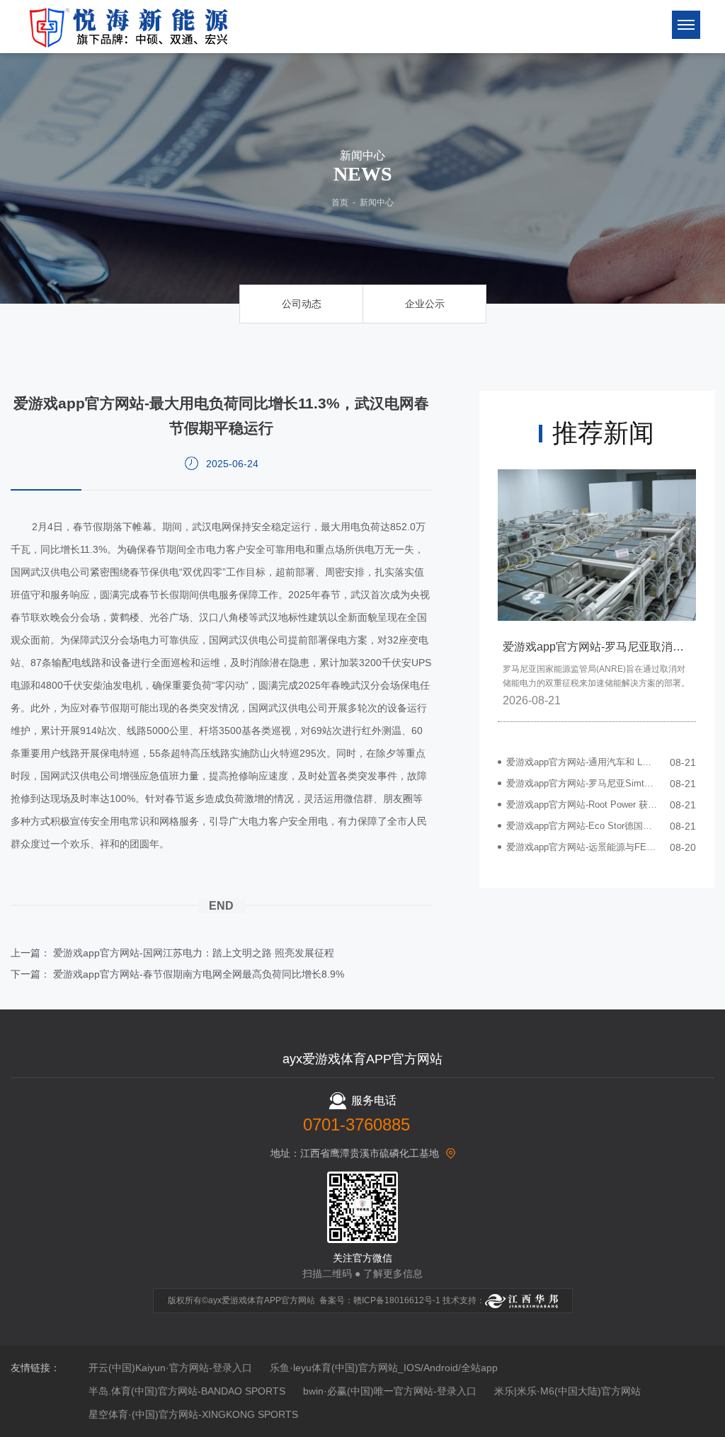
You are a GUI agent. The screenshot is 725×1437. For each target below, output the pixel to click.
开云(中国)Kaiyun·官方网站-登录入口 (170, 1367)
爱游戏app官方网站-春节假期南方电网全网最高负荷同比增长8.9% (198, 974)
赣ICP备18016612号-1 (396, 1300)
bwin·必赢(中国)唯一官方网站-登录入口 (389, 1391)
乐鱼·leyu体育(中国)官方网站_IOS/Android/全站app (384, 1367)
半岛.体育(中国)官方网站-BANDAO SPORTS (187, 1391)
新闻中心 (377, 202)
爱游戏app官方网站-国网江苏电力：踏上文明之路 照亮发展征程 (193, 952)
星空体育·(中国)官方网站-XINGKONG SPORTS (193, 1414)
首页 (339, 202)
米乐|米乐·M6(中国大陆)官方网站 (567, 1391)
